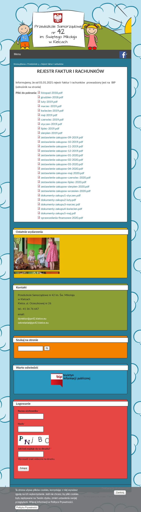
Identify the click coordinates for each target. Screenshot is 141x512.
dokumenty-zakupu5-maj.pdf (58, 213)
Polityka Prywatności (26, 507)
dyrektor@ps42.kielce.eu (32, 318)
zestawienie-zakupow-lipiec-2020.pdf (63, 182)
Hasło (21, 424)
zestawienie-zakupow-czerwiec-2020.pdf (66, 177)
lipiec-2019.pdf (50, 128)
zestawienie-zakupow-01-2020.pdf (62, 155)
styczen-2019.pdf (51, 124)
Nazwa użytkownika (28, 411)
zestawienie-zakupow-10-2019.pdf (62, 142)
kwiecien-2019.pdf (52, 110)
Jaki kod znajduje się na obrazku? (35, 449)
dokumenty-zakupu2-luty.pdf (58, 200)
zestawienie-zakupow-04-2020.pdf (62, 168)
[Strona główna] (60, 49)
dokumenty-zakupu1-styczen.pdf (61, 195)
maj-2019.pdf (49, 115)
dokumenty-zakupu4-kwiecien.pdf (61, 209)
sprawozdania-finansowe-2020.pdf (62, 218)
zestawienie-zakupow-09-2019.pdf (62, 137)
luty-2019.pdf (49, 101)
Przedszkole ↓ (33, 64)
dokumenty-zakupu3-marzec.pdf (60, 204)
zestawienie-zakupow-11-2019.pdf (62, 146)
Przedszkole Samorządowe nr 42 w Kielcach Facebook (122, 54)
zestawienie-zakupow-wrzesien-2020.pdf (66, 191)
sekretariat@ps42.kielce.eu (33, 323)
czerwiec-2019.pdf (52, 119)
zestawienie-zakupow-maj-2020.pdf (62, 173)
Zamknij (120, 492)
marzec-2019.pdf (51, 106)
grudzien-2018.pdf (52, 97)
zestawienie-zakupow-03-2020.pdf (62, 164)
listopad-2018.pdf (52, 93)
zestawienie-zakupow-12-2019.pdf (62, 151)
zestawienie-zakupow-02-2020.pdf (62, 159)
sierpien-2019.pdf (51, 133)
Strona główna (19, 64)
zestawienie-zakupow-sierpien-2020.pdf (65, 186)
